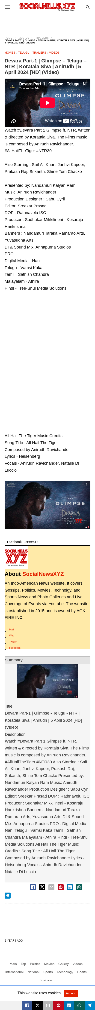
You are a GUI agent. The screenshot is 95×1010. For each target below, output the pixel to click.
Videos (54, 52)
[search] (87, 7)
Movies (24, 38)
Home (8, 38)
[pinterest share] (61, 887)
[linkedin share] (70, 887)
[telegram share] (8, 896)
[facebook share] (33, 887)
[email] (48, 1005)
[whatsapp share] (79, 887)
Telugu (24, 52)
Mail (11, 629)
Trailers (42, 38)
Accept (70, 993)
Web (11, 635)
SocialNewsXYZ (43, 574)
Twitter (13, 641)
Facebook (15, 647)
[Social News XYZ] (47, 7)
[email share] (51, 887)
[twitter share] (42, 887)
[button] (47, 505)
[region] (47, 22)
